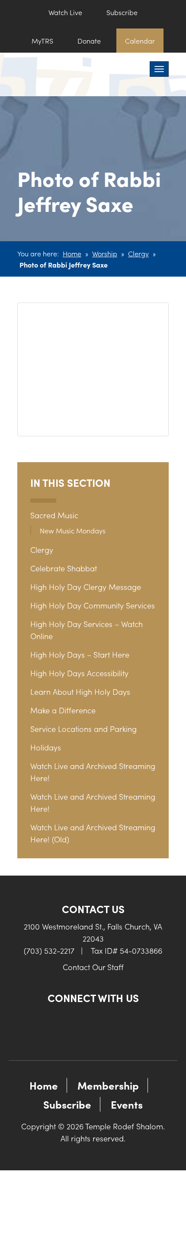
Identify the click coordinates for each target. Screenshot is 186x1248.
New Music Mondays (73, 530)
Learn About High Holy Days (80, 691)
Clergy (138, 253)
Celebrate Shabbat (63, 568)
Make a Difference (63, 710)
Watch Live (65, 12)
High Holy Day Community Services (92, 605)
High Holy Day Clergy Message (85, 586)
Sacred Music (54, 515)
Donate (89, 40)
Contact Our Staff (93, 966)
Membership (108, 1085)
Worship (104, 253)
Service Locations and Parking (83, 728)
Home (72, 253)
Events (127, 1104)
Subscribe (122, 12)
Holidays (45, 747)
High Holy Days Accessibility (79, 673)
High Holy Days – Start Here (79, 654)
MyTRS (42, 40)
